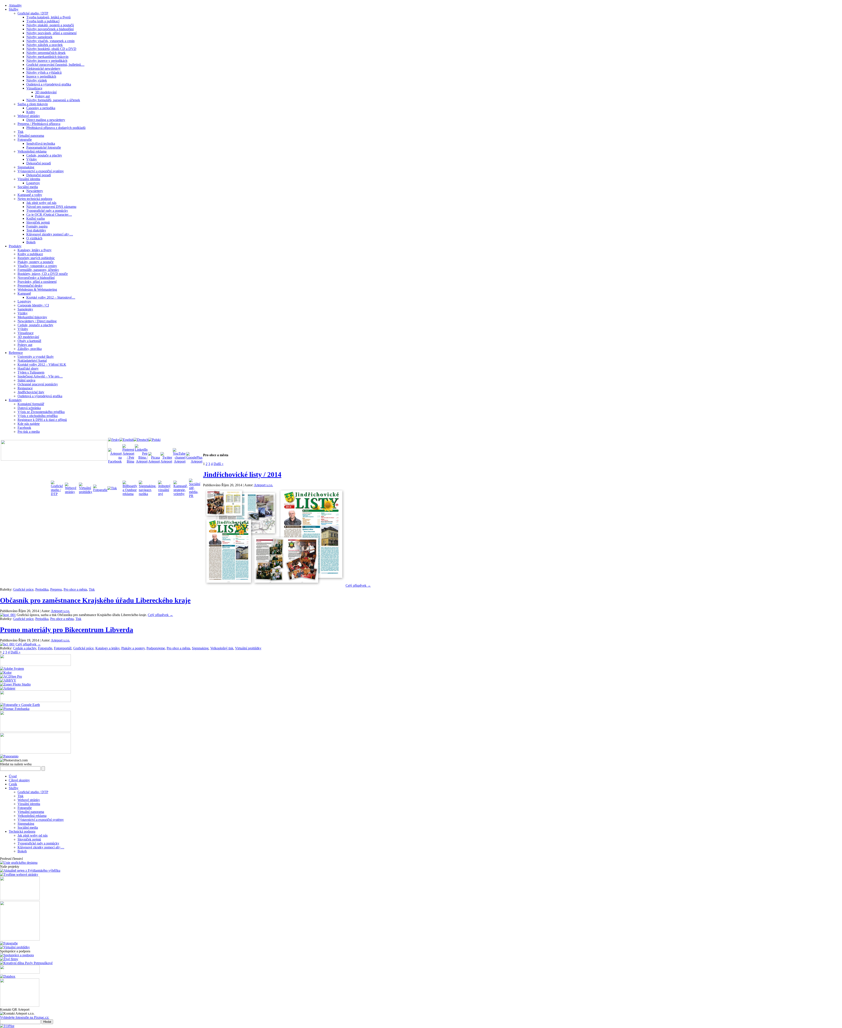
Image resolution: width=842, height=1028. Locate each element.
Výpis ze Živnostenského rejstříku (41, 412)
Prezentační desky (30, 285)
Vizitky (23, 313)
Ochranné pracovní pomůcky (38, 384)
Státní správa (26, 380)
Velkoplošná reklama (32, 151)
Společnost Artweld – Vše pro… (40, 376)
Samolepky (25, 309)
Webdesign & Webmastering (37, 289)
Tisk (20, 132)
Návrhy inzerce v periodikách (46, 60)
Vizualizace (34, 88)
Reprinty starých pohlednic (36, 258)
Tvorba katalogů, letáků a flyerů (48, 17)
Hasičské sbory (28, 368)
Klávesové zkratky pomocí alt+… (49, 234)
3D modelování (46, 92)
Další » (218, 464)
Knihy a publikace (30, 254)
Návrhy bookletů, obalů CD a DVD (51, 49)
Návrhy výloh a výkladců (44, 72)
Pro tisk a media (29, 431)
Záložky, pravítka (30, 349)
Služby (13, 9)
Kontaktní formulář (31, 404)
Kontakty (15, 400)
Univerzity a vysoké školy (36, 356)
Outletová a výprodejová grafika (48, 84)
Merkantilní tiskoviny (32, 317)
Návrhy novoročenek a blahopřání (50, 29)
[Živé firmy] (9, 959)
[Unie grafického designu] (18, 862)
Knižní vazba (35, 218)
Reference (16, 353)
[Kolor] (6, 672)
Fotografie (25, 139)
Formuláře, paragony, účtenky (38, 270)
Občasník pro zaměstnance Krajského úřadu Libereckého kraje (95, 600)
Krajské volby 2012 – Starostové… (50, 297)
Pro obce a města (75, 589)
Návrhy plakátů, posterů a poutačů (50, 25)
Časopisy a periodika (40, 108)
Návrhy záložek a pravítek (44, 45)
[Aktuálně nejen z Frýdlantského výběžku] (30, 870)
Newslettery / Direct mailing (37, 321)
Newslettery (34, 191)
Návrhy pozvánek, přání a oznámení (51, 33)
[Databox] (7, 976)
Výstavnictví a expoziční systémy (41, 171)
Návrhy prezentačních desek (46, 53)
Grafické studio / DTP (33, 13)
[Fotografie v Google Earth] (20, 705)
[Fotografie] (9, 943)
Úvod (13, 776)
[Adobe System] (12, 668)
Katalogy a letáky (107, 648)
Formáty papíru (37, 226)
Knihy (30, 112)
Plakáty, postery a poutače (36, 262)
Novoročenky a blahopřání (36, 278)
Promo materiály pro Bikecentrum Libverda (66, 630)
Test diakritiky (36, 230)
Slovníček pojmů (38, 222)
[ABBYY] (8, 680)
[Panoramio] (9, 756)
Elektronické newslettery (43, 68)
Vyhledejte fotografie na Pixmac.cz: (24, 1017)
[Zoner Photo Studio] (15, 684)
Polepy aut (42, 96)
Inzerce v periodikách (41, 76)
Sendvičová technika (40, 143)
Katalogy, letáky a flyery (35, 250)
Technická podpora (22, 831)
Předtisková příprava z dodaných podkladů (56, 128)
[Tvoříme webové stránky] (19, 874)
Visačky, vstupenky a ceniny (37, 266)
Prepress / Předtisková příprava (39, 124)
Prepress (56, 589)
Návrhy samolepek (39, 37)
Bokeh (31, 242)
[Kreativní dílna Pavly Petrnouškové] (26, 963)
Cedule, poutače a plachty (44, 155)
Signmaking (26, 167)
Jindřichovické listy (31, 392)
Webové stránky (29, 116)
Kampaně (24, 293)
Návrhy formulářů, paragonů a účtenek (53, 100)
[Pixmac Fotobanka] (14, 709)
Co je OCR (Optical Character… (49, 214)
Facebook (24, 427)
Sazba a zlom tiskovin (33, 104)
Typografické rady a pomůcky (47, 210)
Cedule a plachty (24, 648)
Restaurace (25, 388)
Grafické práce (23, 589)
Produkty (15, 246)
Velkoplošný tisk (221, 648)
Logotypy (33, 183)
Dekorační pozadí (38, 163)
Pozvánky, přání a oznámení (37, 281)
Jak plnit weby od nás (41, 203)
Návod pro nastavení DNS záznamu (51, 206)
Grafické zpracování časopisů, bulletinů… (55, 64)
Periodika (41, 589)
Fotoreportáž (62, 648)
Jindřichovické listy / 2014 (242, 474)
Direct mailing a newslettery (45, 120)
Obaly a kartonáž (29, 341)
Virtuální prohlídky (248, 648)
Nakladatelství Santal (32, 360)
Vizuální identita (29, 179)
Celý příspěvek (358, 585)
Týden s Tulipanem (31, 372)
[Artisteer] (7, 688)
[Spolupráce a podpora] (17, 955)
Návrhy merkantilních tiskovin (47, 57)
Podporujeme (155, 648)
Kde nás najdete (29, 424)
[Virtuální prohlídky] (15, 947)
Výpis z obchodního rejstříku (38, 416)
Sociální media (28, 187)
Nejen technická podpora (35, 199)
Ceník (13, 784)
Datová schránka (29, 408)
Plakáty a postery (133, 648)
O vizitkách (34, 238)
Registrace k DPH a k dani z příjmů (42, 420)
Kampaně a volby (30, 195)
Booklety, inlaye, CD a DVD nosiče (43, 274)
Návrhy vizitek (36, 80)
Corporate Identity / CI (33, 305)
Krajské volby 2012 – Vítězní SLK (42, 364)
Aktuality (15, 5)
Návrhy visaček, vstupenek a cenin (50, 41)
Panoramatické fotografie (43, 147)
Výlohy (31, 159)
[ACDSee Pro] (11, 676)
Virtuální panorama (31, 135)
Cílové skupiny (19, 780)
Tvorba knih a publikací (42, 21)
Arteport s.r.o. (263, 485)
